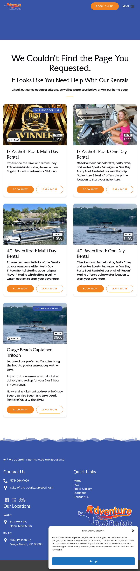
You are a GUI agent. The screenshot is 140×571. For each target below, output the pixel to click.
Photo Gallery (82, 489)
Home (77, 481)
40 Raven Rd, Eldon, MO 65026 (20, 524)
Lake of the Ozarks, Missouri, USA (31, 488)
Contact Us (81, 497)
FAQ (76, 485)
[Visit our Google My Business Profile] (14, 500)
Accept (93, 561)
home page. (120, 90)
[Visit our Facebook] (7, 500)
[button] (133, 530)
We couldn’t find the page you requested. (37, 459)
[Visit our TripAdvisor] (22, 500)
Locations (79, 493)
